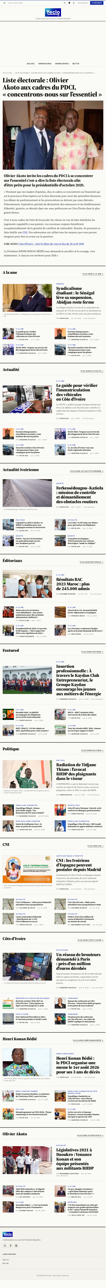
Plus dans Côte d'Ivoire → (90, 940)
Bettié (76, 64)
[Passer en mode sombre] (74, 3)
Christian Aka (66, 795)
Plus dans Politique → (92, 750)
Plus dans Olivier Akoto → (90, 1135)
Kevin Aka (64, 318)
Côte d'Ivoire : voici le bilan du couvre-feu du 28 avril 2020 (51, 244)
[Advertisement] (53, 41)
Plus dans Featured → (92, 652)
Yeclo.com (7, 73)
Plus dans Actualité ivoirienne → (86, 471)
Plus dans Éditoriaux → (91, 562)
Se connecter (83, 3)
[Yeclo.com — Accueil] (8, 1234)
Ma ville (6, 1263)
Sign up (6, 1260)
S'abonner (97, 3)
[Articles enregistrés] (69, 3)
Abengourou (45, 64)
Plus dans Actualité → (92, 371)
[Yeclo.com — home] (53, 12)
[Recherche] (64, 3)
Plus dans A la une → (92, 274)
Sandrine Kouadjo (68, 699)
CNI (25, 232)
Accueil (31, 64)
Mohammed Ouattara (69, 1174)
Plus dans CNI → (95, 846)
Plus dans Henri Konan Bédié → (88, 1040)
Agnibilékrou (62, 64)
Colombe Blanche (68, 594)
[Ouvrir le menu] (4, 3)
